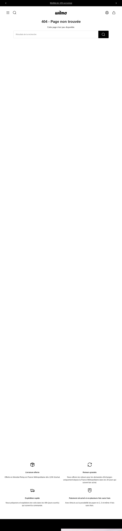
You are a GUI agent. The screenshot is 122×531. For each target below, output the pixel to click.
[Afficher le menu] (8, 12)
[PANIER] (113, 12)
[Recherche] (103, 34)
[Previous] (5, 3)
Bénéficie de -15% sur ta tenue (61, 3)
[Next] (116, 3)
